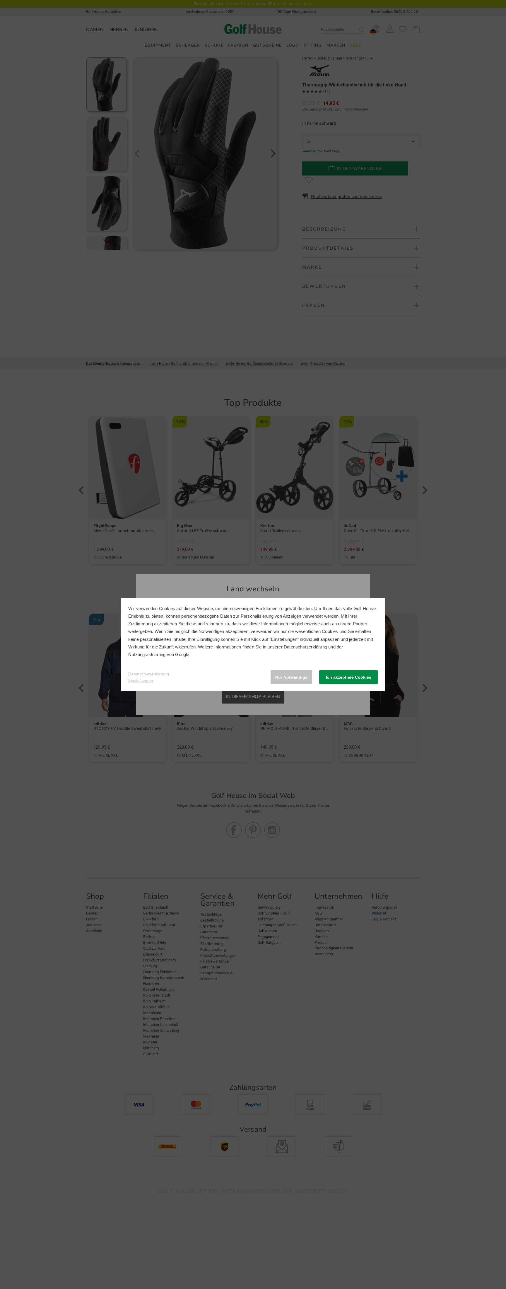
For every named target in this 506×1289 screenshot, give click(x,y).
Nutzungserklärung (146, 654)
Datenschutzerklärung (305, 646)
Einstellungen (140, 680)
